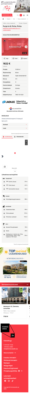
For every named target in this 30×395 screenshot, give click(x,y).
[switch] (4, 41)
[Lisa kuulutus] (21, 15)
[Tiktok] (12, 380)
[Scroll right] (27, 19)
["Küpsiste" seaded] (19, 371)
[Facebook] (5, 380)
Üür (14, 19)
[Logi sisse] (24, 15)
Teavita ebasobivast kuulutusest (19, 133)
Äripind (8, 19)
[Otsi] (17, 15)
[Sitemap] (21, 371)
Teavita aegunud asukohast (21, 244)
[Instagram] (8, 380)
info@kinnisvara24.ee (11, 349)
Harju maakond (22, 19)
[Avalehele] (3, 19)
